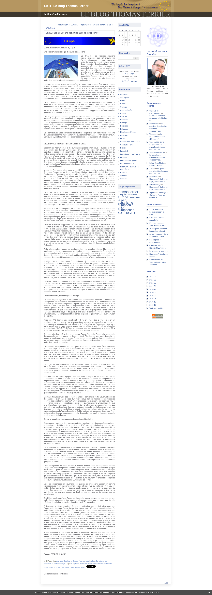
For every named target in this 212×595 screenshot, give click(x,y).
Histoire (123, 148)
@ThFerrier (129, 74)
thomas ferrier (128, 192)
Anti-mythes (125, 98)
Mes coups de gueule (128, 161)
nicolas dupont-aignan (61, 567)
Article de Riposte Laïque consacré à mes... (156, 212)
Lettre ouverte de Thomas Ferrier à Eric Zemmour (157, 262)
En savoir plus (153, 593)
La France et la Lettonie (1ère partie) (157, 136)
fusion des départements (94, 563)
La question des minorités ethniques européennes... (157, 147)
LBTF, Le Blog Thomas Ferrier (66, 6)
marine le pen (48, 567)
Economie (124, 126)
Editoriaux (124, 129)
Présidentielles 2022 (128, 164)
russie (132, 194)
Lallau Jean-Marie (156, 163)
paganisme (125, 202)
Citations (123, 107)
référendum (108, 563)
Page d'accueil (85, 25)
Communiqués (126, 110)
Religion (123, 172)
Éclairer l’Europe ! (156, 166)
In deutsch (124, 151)
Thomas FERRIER (156, 142)
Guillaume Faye (126, 145)
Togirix (152, 193)
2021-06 (152, 280)
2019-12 (152, 302)
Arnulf (151, 169)
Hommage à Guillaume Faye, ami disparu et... (158, 195)
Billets (122, 101)
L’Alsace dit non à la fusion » (104, 25)
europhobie (125, 205)
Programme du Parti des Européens (91, 561)
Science (123, 176)
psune (130, 212)
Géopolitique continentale (130, 142)
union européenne (126, 209)
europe (123, 197)
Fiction (122, 139)
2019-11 (152, 305)
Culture (123, 113)
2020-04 (152, 292)
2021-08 (152, 277)
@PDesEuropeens (129, 81)
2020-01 (152, 299)
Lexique (123, 157)
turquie (122, 194)
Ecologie (123, 123)
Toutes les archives (156, 308)
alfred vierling (154, 185)
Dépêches (124, 120)
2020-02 (152, 296)
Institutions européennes (130, 154)
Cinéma (123, 104)
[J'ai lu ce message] (209, 592)
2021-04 (152, 286)
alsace (82, 563)
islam (121, 212)
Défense (123, 116)
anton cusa (153, 124)
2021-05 (152, 283)
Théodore (153, 134)
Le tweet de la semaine (158, 251)
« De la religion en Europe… (67, 25)
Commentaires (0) (58, 563)
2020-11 (152, 289)
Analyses (123, 94)
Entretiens (124, 135)
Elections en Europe (128, 132)
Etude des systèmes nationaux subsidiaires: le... (158, 118)
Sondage (123, 179)
